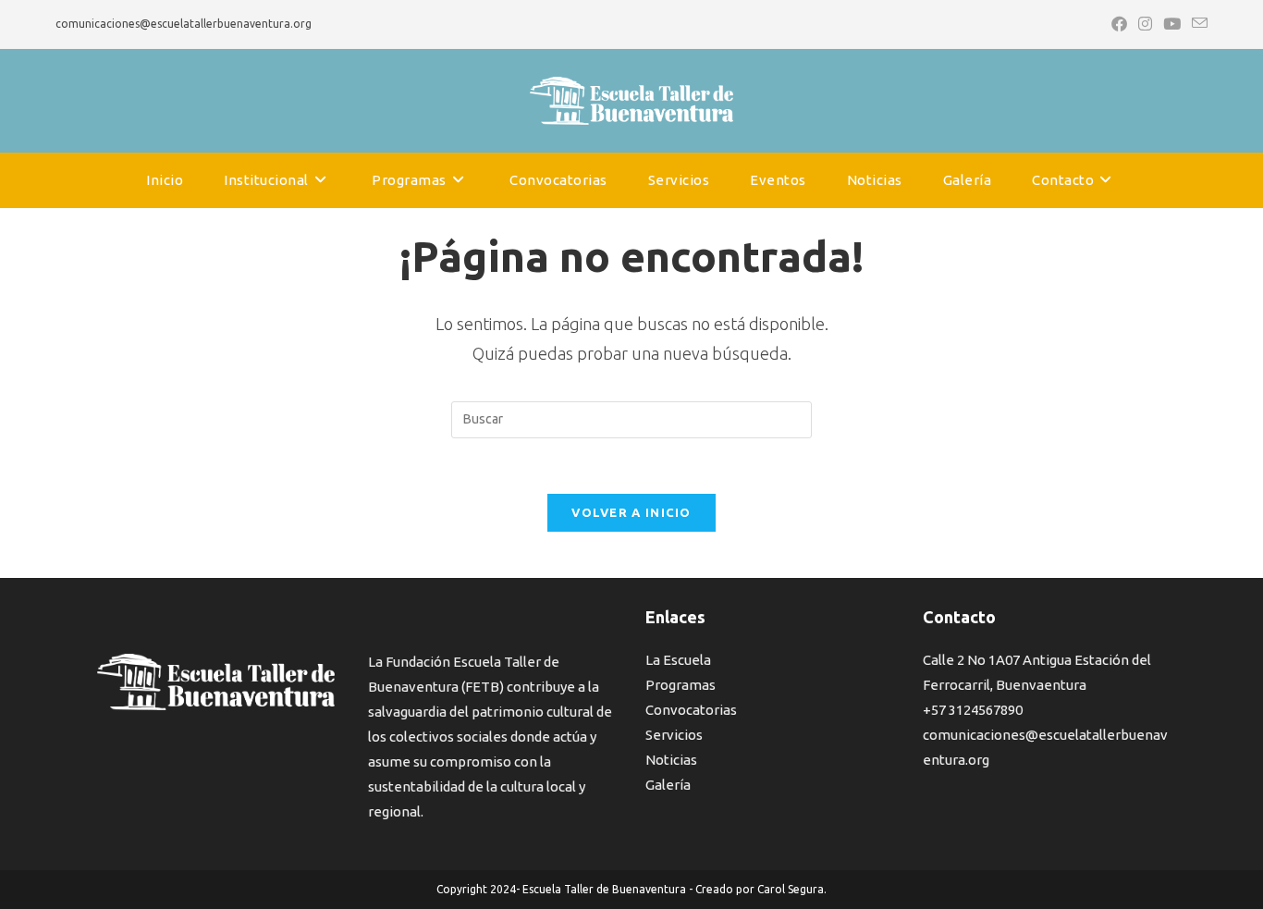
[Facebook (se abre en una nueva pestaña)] (1119, 24)
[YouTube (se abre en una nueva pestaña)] (1172, 24)
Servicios (674, 735)
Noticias (671, 760)
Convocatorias (691, 710)
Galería (668, 784)
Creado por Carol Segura (759, 889)
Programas (680, 685)
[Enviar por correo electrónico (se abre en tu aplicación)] (1197, 24)
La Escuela (678, 660)
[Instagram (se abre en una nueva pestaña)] (1145, 24)
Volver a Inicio (631, 512)
